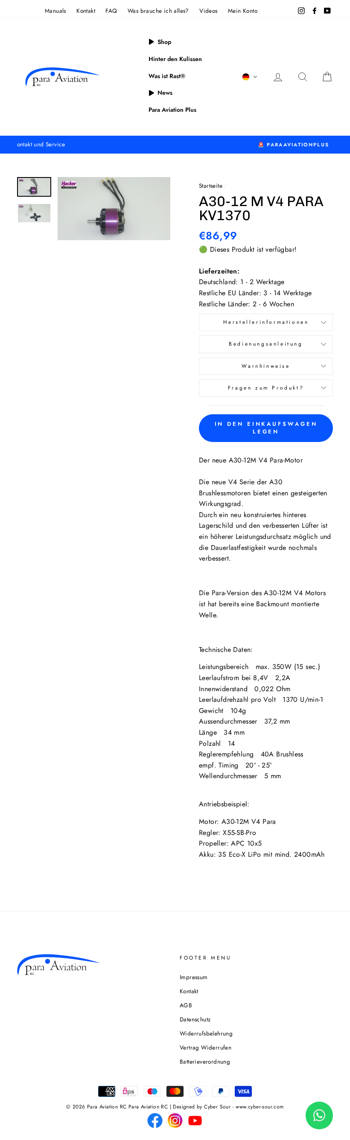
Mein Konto (242, 10)
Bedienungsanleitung (266, 344)
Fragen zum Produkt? (266, 388)
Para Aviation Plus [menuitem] (172, 109)
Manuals (55, 10)
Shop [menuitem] (164, 42)
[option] (175, 144)
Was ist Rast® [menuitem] (167, 76)
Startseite (210, 185)
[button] (250, 77)
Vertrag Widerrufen (205, 1047)
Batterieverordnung (205, 1061)
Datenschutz (195, 1019)
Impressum (194, 977)
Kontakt (85, 10)
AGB (186, 1005)
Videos (208, 10)
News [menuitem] (165, 92)
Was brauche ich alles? (158, 10)
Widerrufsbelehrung (206, 1033)
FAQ (111, 10)
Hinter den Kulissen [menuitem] (175, 59)
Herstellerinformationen (266, 322)
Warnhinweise (266, 366)
